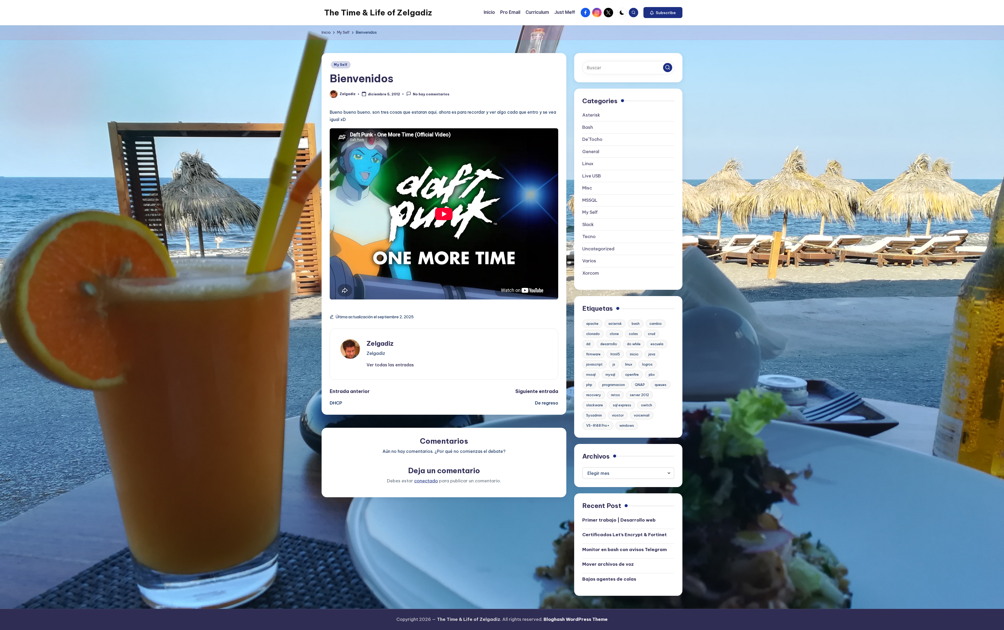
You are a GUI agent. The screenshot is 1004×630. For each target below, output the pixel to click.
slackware (594, 405)
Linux (588, 163)
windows (626, 425)
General (590, 151)
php (589, 385)
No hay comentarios (431, 94)
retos (615, 395)
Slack (588, 224)
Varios (589, 261)
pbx (652, 374)
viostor (618, 415)
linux (628, 364)
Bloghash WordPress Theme (576, 619)
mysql (610, 374)
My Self (340, 65)
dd (588, 344)
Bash (587, 127)
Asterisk (591, 115)
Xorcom (590, 273)
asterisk (615, 323)
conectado (426, 481)
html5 (615, 354)
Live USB (591, 176)
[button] (662, 12)
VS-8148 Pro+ (597, 425)
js (614, 364)
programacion (613, 385)
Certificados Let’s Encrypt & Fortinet (624, 534)
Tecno (589, 236)
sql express (622, 405)
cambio (655, 323)
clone (614, 334)
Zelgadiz (380, 343)
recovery (593, 395)
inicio (634, 354)
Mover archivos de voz (608, 564)
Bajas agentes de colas (609, 579)
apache (592, 323)
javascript (594, 364)
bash (636, 323)
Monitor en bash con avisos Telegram (624, 549)
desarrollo (608, 344)
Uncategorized (598, 249)
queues (660, 385)
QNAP (640, 385)
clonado (593, 334)
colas (633, 334)
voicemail (641, 415)
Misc (587, 188)
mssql (591, 374)
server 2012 (639, 395)
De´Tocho (592, 139)
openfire (632, 374)
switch (646, 405)
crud (651, 334)
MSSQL (589, 200)
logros (647, 364)
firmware (593, 354)
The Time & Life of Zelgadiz (378, 13)
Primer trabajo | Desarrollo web (618, 520)
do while (634, 344)
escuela (657, 344)
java (651, 354)
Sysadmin (594, 415)
